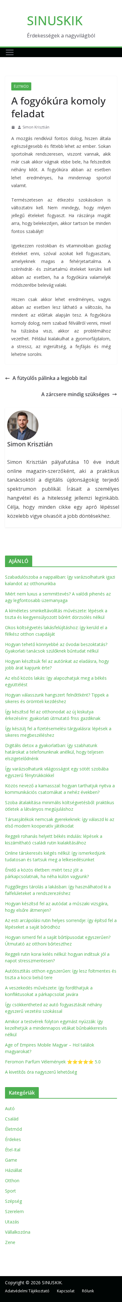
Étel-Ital (12, 1150)
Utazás (12, 1222)
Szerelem (14, 1211)
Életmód (21, 86)
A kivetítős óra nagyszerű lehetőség (41, 1072)
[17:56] (13, 127)
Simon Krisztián (36, 127)
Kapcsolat (65, 1291)
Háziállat (13, 1170)
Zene (10, 1242)
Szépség (13, 1201)
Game (11, 1160)
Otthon (12, 1180)
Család (11, 1119)
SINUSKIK (55, 20)
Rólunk (88, 1291)
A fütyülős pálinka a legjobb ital (50, 378)
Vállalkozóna (17, 1232)
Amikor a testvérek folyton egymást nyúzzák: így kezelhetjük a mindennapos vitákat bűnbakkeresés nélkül (56, 1027)
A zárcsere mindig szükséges (75, 394)
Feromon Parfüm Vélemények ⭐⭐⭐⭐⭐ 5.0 (53, 1062)
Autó (10, 1108)
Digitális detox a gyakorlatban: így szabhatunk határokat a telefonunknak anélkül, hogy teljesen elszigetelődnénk (54, 751)
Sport (10, 1191)
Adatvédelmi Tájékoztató (27, 1291)
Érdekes (13, 1139)
